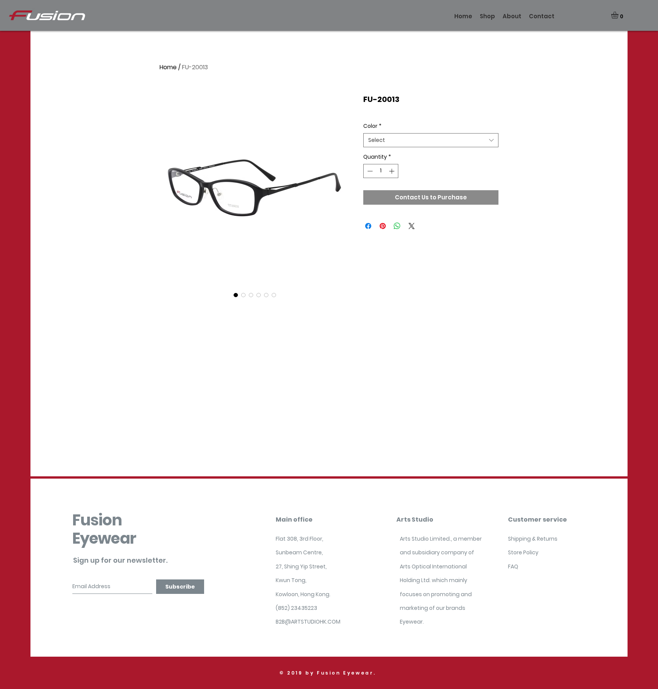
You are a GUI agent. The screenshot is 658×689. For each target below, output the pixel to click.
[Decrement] (369, 171)
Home (168, 67)
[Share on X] (411, 226)
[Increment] (392, 171)
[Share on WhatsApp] (397, 226)
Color (372, 126)
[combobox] (430, 140)
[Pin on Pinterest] (382, 226)
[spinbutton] (381, 171)
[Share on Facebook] (368, 226)
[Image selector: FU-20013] (236, 295)
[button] (619, 15)
